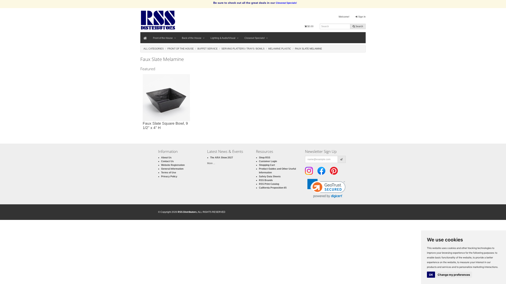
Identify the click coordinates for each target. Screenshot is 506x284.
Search (359, 26)
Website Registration (173, 165)
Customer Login (268, 161)
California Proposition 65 (273, 187)
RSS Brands (266, 180)
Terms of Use (168, 172)
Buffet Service (207, 48)
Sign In (362, 16)
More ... (211, 163)
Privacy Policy (169, 176)
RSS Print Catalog (269, 184)
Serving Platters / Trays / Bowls (242, 48)
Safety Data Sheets (270, 176)
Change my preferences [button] (454, 274)
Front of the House (163, 38)
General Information (172, 168)
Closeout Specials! (255, 38)
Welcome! (344, 16)
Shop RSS (264, 157)
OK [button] (431, 274)
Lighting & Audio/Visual (223, 38)
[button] (326, 188)
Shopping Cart (267, 165)
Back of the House (191, 38)
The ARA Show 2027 (221, 157)
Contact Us (167, 161)
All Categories (153, 48)
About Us (166, 157)
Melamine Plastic (279, 48)
